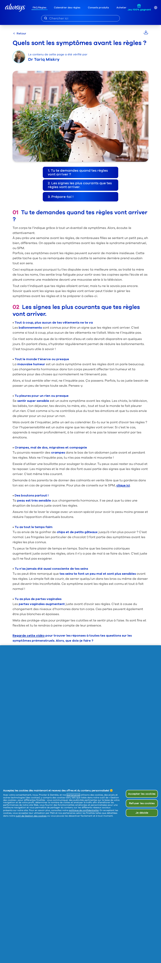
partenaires (73, 794)
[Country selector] (155, 8)
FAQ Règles (39, 7)
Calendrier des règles (67, 7)
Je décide (142, 813)
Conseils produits (98, 7)
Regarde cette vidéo (29, 635)
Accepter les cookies (141, 794)
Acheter (121, 7)
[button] (80, 172)
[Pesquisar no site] (45, 18)
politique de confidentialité (84, 810)
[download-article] (145, 32)
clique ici (123, 485)
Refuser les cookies (142, 803)
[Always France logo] (15, 8)
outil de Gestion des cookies (31, 815)
